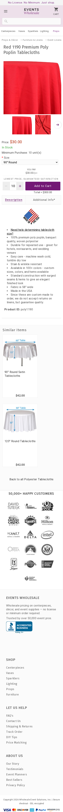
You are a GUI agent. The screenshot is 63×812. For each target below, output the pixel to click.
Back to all (31, 479)
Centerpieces (8, 31)
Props (56, 31)
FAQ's (9, 715)
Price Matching (16, 742)
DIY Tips (11, 737)
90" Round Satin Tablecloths (15, 373)
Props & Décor (10, 40)
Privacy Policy (15, 785)
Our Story (12, 763)
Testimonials (14, 769)
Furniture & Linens (33, 40)
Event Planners (16, 774)
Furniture (12, 694)
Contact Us (13, 721)
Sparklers (33, 31)
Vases (21, 31)
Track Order (14, 731)
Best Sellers (14, 779)
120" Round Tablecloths (20, 441)
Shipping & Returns (19, 726)
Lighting (44, 31)
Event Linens (55, 40)
